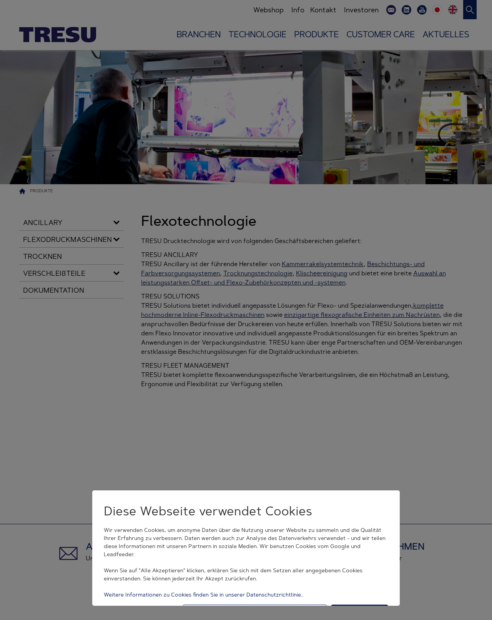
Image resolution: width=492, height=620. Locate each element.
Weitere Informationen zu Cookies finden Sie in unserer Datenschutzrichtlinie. (203, 594)
